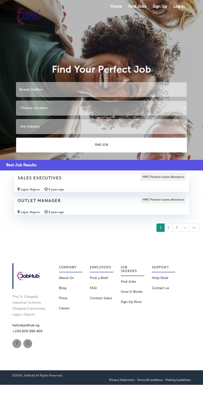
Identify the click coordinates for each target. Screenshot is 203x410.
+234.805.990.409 (27, 331)
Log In (179, 6)
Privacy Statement (121, 380)
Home (116, 6)
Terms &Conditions (150, 380)
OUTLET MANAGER (39, 201)
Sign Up (160, 6)
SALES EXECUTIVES (40, 178)
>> (194, 227)
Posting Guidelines (178, 380)
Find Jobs (137, 6)
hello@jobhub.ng (25, 325)
